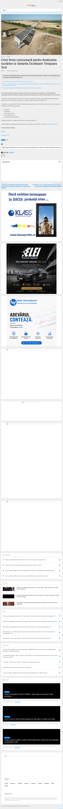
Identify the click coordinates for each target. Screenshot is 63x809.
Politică (40, 783)
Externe (27, 783)
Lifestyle (33, 783)
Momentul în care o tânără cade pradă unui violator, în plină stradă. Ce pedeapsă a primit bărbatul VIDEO (47, 185)
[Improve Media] (31, 6)
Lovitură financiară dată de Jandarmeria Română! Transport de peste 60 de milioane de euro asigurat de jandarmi (15, 186)
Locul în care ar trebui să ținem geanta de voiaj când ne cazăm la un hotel (29, 719)
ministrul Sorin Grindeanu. (51, 124)
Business (12, 783)
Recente (5, 583)
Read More (17, 702)
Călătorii (7, 716)
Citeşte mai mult (5, 135)
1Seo (29, 806)
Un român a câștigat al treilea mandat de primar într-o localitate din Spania (22, 88)
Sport (52, 783)
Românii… (3, 131)
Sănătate (46, 783)
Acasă (6, 783)
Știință (6, 785)
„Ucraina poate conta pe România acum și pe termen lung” (17, 81)
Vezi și (4, 611)
